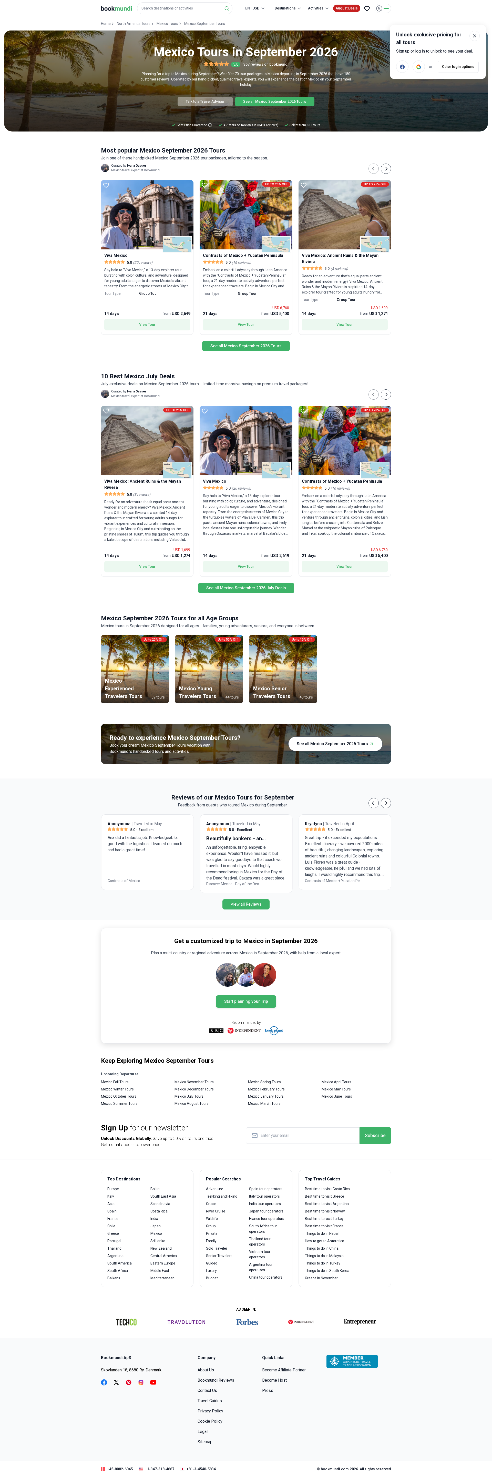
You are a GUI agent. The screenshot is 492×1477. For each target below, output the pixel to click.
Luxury (211, 1271)
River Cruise (215, 1211)
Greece (113, 1233)
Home (106, 24)
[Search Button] (226, 8)
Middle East (159, 1271)
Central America (163, 1256)
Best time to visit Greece (324, 1196)
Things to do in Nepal (322, 1233)
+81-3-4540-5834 (201, 1469)
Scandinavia (160, 1204)
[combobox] (184, 8)
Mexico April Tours (336, 1082)
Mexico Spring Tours (264, 1082)
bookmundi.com (335, 1469)
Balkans (113, 1278)
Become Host (274, 1380)
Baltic (154, 1189)
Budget (212, 1278)
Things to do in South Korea (327, 1271)
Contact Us (207, 1390)
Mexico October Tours (118, 1096)
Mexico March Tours (264, 1103)
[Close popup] (474, 36)
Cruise (211, 1204)
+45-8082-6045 (120, 1469)
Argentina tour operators (261, 1267)
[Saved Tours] (367, 8)
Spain (112, 1211)
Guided (211, 1263)
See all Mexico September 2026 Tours (274, 101)
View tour (147, 324)
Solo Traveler (216, 1248)
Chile (111, 1226)
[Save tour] (106, 185)
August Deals (347, 8)
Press (267, 1390)
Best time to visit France (324, 1226)
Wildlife (212, 1219)
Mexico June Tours (337, 1096)
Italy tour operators (264, 1196)
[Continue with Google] (419, 66)
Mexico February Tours (266, 1089)
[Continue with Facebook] (402, 66)
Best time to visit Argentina (327, 1204)
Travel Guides (210, 1400)
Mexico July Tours (189, 1096)
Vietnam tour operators (259, 1254)
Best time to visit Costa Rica (327, 1189)
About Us (206, 1370)
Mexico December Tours (194, 1089)
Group (211, 1226)
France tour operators (266, 1219)
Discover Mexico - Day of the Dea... (135, 884)
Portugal (114, 1241)
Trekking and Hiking (221, 1196)
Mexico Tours (167, 24)
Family (211, 1241)
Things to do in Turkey (322, 1263)
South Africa (117, 1271)
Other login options (458, 67)
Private (212, 1233)
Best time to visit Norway (325, 1211)
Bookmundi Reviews (216, 1380)
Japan (155, 1226)
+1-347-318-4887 (159, 1469)
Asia (111, 1204)
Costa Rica (159, 1211)
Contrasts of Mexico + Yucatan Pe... (234, 881)
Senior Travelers (219, 1256)
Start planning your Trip (246, 1001)
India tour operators (265, 1204)
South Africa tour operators (263, 1228)
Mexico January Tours (266, 1096)
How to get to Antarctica (324, 1241)
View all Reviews (246, 904)
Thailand (114, 1248)
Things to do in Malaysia (324, 1256)
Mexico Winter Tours (117, 1089)
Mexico (156, 1233)
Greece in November (321, 1278)
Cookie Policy (210, 1421)
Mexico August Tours (192, 1103)
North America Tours (133, 24)
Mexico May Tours (336, 1089)
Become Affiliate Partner (284, 1370)
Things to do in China (322, 1248)
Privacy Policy (210, 1411)
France (112, 1219)
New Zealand (161, 1248)
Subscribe (375, 1135)
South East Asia (163, 1196)
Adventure (214, 1189)
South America (119, 1263)
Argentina (115, 1256)
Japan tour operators (266, 1211)
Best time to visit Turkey (324, 1219)
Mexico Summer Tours (119, 1103)
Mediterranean (162, 1278)
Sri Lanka (157, 1241)
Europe (113, 1189)
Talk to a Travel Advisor (205, 101)
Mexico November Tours (194, 1082)
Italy (110, 1196)
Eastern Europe (162, 1263)
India (154, 1219)
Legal (203, 1431)
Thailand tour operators (260, 1241)
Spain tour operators (265, 1189)
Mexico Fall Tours (115, 1082)
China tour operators (265, 1277)
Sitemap (205, 1441)
